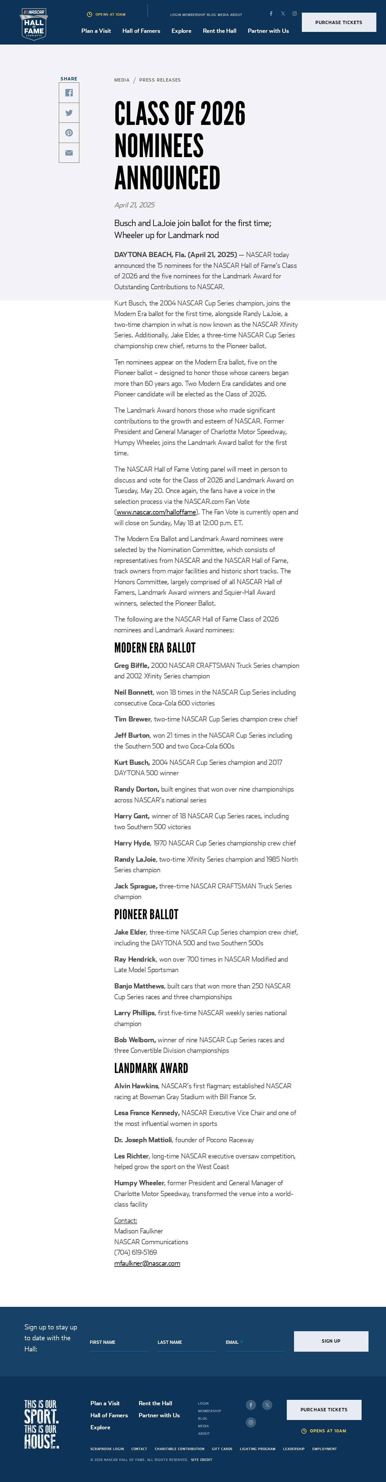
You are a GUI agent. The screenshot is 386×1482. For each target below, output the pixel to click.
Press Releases (160, 80)
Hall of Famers (141, 30)
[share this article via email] (69, 153)
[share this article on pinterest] (69, 132)
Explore (181, 30)
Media (223, 15)
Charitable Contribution (179, 1449)
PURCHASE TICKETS (338, 22)
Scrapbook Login (107, 1449)
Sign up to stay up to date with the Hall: (50, 1338)
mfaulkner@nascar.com (147, 1263)
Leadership (294, 1449)
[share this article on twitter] (69, 113)
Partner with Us (268, 30)
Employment (324, 1449)
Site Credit (202, 1460)
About (236, 15)
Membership (194, 15)
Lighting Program (258, 1449)
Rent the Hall (219, 30)
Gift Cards (222, 1449)
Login (175, 15)
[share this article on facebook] (69, 92)
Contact (139, 1449)
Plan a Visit (96, 30)
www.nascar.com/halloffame (156, 512)
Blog (212, 15)
